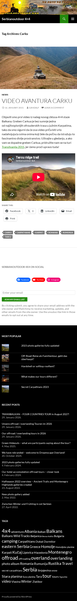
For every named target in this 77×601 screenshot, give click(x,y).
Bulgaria (59, 536)
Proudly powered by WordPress (17, 596)
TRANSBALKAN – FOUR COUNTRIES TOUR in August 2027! (35, 414)
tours (55, 576)
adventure (17, 531)
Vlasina (16, 581)
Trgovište (63, 577)
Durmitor (50, 541)
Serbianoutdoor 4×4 (16, 19)
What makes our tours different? (39, 376)
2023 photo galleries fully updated (40, 345)
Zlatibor (37, 581)
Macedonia (41, 552)
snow (54, 570)
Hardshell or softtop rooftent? (38, 366)
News (5, 94)
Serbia (30, 569)
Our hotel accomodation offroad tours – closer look (30, 471)
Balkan (41, 531)
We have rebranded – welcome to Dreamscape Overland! (33, 452)
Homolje (48, 546)
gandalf (34, 107)
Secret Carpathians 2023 (35, 386)
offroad (10, 558)
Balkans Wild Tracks (16, 536)
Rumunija (68, 232)
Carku (8, 232)
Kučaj (17, 552)
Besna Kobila (47, 536)
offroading (24, 558)
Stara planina (12, 576)
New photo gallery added (16, 494)
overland (40, 558)
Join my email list (14, 299)
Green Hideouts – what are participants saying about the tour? (36, 442)
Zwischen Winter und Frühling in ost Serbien (26, 503)
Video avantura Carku (37, 100)
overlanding (61, 558)
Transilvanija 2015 (13, 147)
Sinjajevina (44, 570)
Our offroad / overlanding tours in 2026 (24, 433)
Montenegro (60, 552)
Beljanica (36, 536)
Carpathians (23, 232)
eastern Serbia (15, 546)
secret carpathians (12, 570)
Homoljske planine (65, 547)
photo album (11, 564)
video (6, 581)
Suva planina (29, 577)
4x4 (6, 531)
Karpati (39, 232)
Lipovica (27, 552)
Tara (39, 576)
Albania (30, 531)
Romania (53, 232)
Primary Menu (72, 19)
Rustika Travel (60, 563)
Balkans (54, 531)
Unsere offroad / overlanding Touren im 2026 (27, 423)
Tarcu (8, 237)
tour (47, 576)
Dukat (39, 541)
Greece (35, 547)
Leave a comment (54, 107)
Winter (26, 581)
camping (9, 540)
